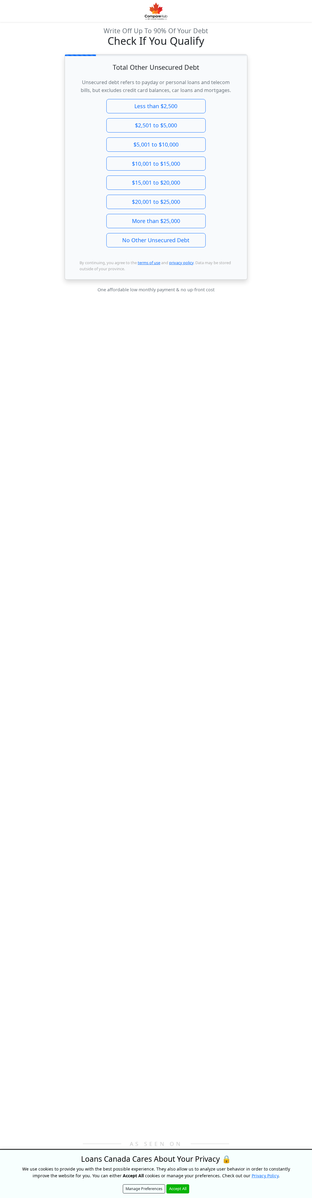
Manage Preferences (144, 1188)
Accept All (177, 1188)
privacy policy (181, 262)
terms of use (149, 262)
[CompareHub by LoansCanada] (156, 11)
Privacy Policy (265, 1176)
